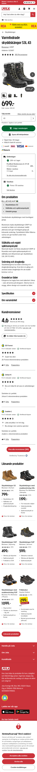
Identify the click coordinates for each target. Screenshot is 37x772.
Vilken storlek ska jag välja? (26, 114)
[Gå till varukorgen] (29, 8)
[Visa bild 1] (4, 95)
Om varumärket (9, 300)
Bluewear (5, 47)
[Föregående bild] (4, 74)
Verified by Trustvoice (17, 456)
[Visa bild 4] (21, 95)
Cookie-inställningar (18, 767)
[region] (18, 746)
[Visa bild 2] (9, 95)
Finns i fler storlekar (9, 516)
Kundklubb (6, 659)
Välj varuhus (9, 20)
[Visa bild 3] (15, 95)
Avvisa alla (18, 761)
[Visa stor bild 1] (18, 75)
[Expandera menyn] (34, 8)
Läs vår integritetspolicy (15, 750)
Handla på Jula (8, 646)
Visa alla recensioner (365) (18, 449)
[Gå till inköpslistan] (24, 8)
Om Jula (5, 653)
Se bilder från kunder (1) (16, 336)
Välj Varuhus (11, 190)
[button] (5, 698)
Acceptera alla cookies (18, 756)
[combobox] (18, 14)
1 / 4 (28, 89)
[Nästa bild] (32, 74)
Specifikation (8, 293)
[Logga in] (19, 8)
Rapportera (15, 365)
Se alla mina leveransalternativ (17, 175)
